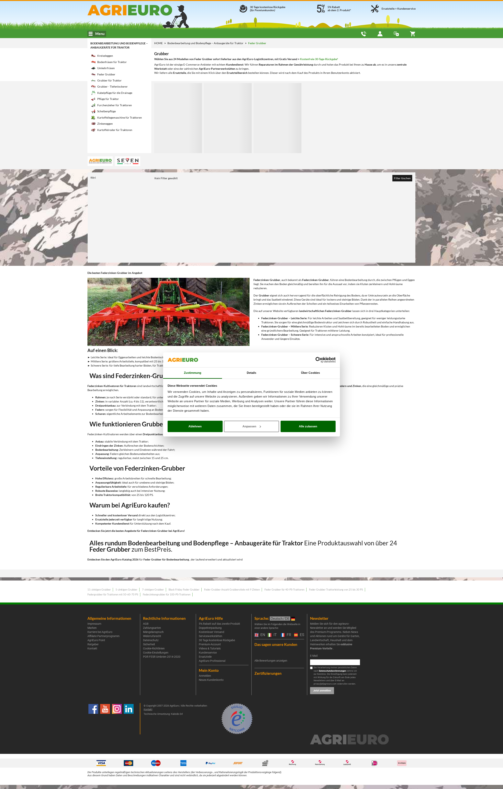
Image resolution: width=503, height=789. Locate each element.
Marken (92, 627)
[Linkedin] (129, 718)
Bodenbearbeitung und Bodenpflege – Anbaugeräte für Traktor (205, 43)
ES (301, 635)
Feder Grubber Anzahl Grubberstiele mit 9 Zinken (232, 589)
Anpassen (249, 426)
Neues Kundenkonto (211, 679)
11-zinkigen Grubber (99, 589)
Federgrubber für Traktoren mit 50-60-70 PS (112, 594)
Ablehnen (195, 426)
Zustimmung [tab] (192, 372)
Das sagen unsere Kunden (275, 644)
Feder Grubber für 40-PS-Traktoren (284, 589)
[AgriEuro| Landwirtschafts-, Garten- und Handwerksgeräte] (140, 10)
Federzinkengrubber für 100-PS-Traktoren (166, 594)
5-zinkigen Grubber (126, 589)
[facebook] (93, 718)
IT (275, 635)
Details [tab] (251, 372)
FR (288, 635)
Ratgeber (93, 644)
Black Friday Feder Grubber (184, 589)
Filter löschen (402, 178)
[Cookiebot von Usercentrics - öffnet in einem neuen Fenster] (318, 360)
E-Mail (314, 655)
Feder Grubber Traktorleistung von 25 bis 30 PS (336, 589)
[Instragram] (117, 718)
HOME (158, 43)
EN (262, 635)
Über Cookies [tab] (310, 372)
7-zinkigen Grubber (153, 589)
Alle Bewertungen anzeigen (270, 660)
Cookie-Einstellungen (155, 652)
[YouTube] (105, 718)
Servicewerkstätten (210, 636)
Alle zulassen (308, 426)
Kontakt (92, 648)
